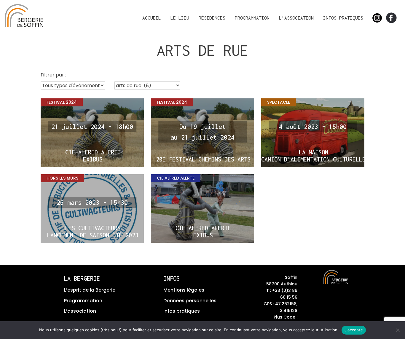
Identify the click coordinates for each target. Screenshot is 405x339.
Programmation (252, 17)
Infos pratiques (343, 17)
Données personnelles (189, 300)
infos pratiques (181, 311)
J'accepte (354, 329)
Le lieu (179, 17)
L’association (296, 17)
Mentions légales (183, 290)
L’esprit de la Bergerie (89, 290)
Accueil (151, 17)
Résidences (212, 17)
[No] (398, 330)
